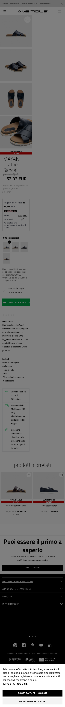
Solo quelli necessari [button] (33, 701)
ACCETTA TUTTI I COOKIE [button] (32, 693)
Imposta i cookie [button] (15, 684)
